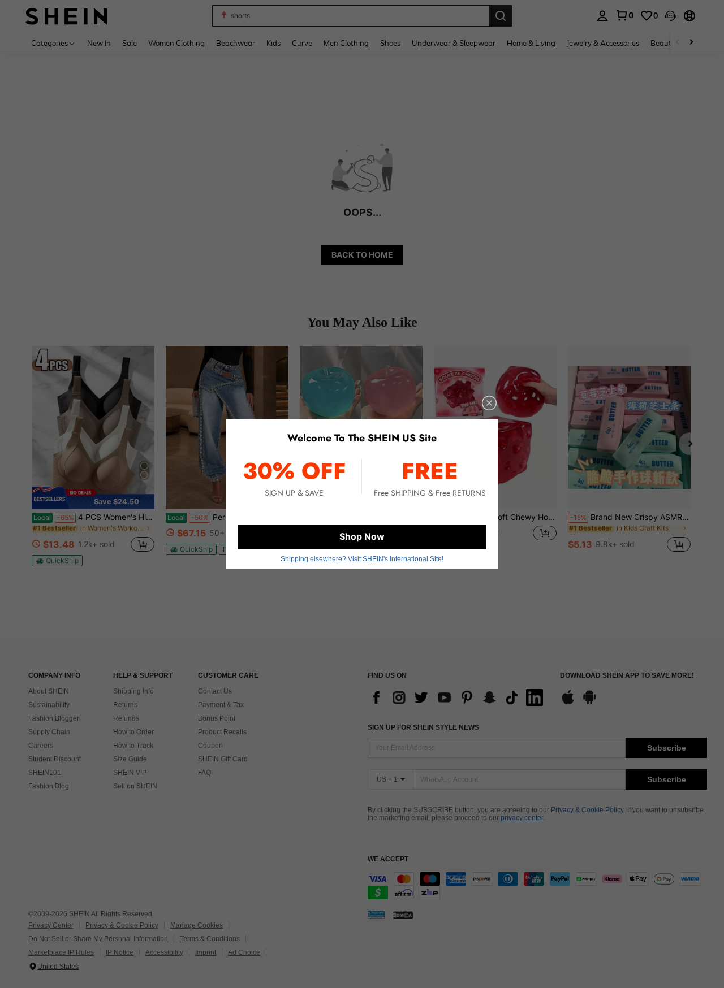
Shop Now (362, 536)
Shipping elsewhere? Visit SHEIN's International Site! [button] (362, 559)
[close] (489, 403)
